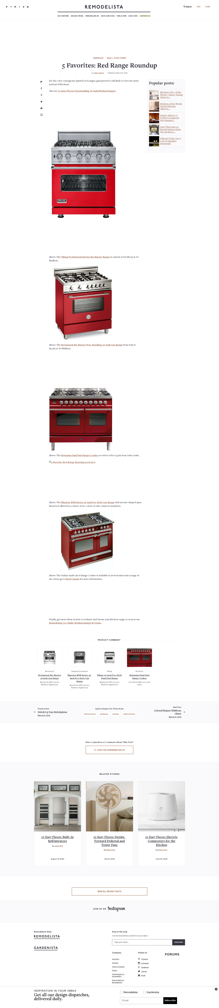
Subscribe (170, 1000)
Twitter (144, 971)
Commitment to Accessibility (118, 975)
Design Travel (77, 16)
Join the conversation (111, 750)
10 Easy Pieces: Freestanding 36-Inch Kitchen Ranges (86, 91)
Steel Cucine (72, 579)
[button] (187, 6)
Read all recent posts (109, 891)
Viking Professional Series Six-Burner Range (85, 257)
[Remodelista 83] (23, 7)
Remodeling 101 (92, 16)
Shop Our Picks (108, 16)
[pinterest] (41, 95)
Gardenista (145, 16)
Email (143, 975)
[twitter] (41, 101)
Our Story (133, 16)
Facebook (145, 967)
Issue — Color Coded (116, 58)
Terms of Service (118, 966)
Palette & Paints (90, 714)
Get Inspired (63, 16)
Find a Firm (121, 16)
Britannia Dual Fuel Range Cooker (79, 455)
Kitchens (116, 714)
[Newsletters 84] (28, 7)
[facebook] (41, 88)
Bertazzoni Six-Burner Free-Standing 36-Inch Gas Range (92, 345)
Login (207, 6)
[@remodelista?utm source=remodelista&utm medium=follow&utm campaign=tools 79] (7, 7)
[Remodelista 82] (19, 7)
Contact (115, 963)
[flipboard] (41, 81)
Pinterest (144, 959)
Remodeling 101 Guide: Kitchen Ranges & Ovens (75, 623)
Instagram (145, 963)
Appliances (98, 58)
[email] (41, 108)
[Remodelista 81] (15, 7)
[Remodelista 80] (11, 7)
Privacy (114, 970)
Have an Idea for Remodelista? (118, 981)
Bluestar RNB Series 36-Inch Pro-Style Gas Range (88, 502)
